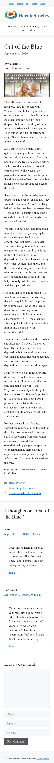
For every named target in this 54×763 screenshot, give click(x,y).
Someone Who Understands (25, 493)
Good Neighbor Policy (22, 488)
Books (34, 3)
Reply (12, 572)
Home (11, 3)
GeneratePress (42, 758)
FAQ (27, 3)
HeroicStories (17, 483)
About (42, 3)
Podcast (20, 3)
